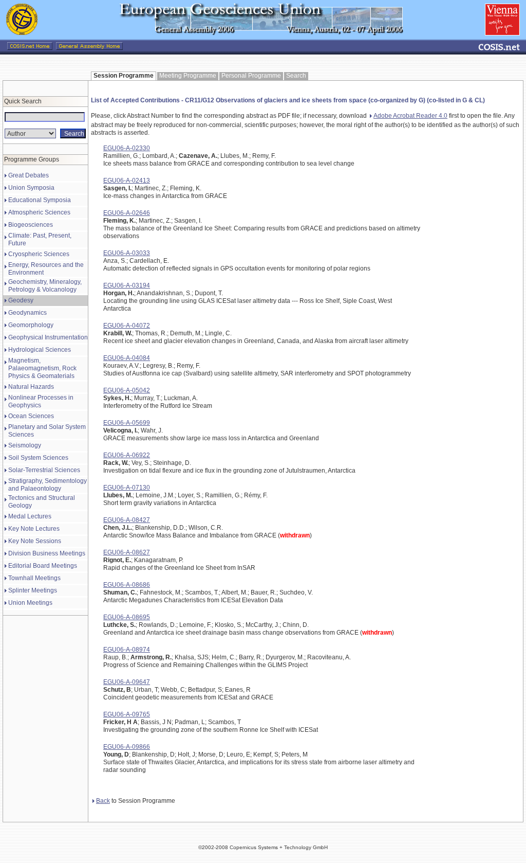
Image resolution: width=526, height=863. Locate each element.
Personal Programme (251, 75)
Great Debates (28, 175)
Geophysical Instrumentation (48, 337)
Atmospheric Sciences (39, 212)
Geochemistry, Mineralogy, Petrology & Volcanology (45, 285)
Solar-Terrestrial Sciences (44, 470)
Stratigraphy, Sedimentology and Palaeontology (47, 484)
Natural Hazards (31, 386)
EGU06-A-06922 (126, 455)
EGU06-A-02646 (126, 213)
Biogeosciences (30, 224)
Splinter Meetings (32, 590)
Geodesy (20, 300)
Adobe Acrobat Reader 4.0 (410, 115)
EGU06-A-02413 (126, 180)
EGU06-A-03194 (126, 285)
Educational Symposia (39, 200)
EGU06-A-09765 (126, 714)
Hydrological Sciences (39, 349)
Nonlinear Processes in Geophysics (40, 401)
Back (103, 800)
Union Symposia (31, 187)
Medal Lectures (29, 516)
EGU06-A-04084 (126, 358)
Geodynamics (27, 312)
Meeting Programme (187, 75)
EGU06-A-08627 (126, 552)
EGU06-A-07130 (126, 487)
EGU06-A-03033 (126, 253)
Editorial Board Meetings (42, 565)
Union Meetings (30, 602)
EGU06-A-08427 (126, 520)
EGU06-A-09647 (126, 682)
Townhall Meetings (34, 578)
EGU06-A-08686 (126, 584)
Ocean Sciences (31, 416)
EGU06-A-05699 (126, 422)
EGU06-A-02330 (126, 148)
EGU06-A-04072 (126, 325)
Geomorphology (30, 325)
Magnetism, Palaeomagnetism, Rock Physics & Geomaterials (42, 368)
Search (296, 75)
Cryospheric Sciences (38, 254)
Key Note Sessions (34, 541)
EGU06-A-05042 (126, 390)
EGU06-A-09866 (126, 746)
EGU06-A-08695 (126, 617)
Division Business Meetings (46, 553)
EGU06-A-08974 (126, 649)
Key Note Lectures (34, 528)
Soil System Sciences (38, 457)
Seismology (24, 445)
